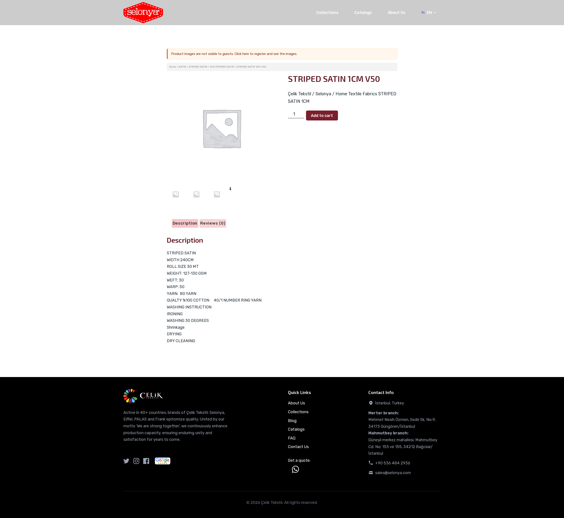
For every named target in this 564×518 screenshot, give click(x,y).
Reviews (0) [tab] (212, 223)
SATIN (182, 67)
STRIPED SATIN (198, 67)
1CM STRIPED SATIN (222, 67)
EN (429, 12)
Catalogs (363, 12)
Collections (327, 12)
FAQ (291, 438)
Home (172, 67)
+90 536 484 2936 (392, 463)
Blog (292, 420)
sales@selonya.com (393, 472)
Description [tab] (185, 223)
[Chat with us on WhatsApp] (295, 469)
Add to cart (322, 115)
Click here (242, 54)
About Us (396, 12)
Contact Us (298, 446)
